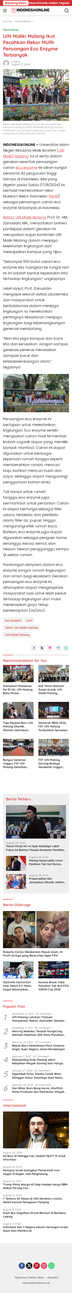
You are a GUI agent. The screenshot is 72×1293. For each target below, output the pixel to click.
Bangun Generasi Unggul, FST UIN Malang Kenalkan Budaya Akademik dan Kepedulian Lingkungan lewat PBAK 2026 (18, 763)
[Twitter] (29, 1266)
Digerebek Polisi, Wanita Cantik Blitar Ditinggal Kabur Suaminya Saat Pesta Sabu (37, 1075)
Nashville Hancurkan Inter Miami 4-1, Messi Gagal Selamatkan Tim (17, 985)
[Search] (66, 10)
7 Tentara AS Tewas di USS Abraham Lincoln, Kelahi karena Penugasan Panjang (33, 1200)
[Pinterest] (36, 1266)
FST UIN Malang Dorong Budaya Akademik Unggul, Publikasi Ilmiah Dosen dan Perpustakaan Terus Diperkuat (53, 763)
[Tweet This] (42, 648)
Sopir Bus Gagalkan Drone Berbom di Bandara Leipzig (34, 1214)
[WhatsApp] (51, 1266)
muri (29, 620)
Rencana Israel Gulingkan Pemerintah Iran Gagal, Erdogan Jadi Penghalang (31, 1172)
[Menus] (5, 10)
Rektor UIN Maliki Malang (24, 217)
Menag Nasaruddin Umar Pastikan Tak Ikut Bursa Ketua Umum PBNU (46, 862)
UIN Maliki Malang (17, 635)
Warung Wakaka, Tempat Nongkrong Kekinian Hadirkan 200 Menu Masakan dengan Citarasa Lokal (38, 1033)
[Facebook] (22, 1266)
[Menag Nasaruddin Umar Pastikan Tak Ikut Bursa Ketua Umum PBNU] (16, 863)
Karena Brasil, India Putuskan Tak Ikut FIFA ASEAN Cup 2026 (53, 985)
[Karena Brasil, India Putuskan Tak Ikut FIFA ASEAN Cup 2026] (53, 969)
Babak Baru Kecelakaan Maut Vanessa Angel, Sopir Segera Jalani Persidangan (38, 1047)
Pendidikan (11, 30)
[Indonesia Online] (29, 11)
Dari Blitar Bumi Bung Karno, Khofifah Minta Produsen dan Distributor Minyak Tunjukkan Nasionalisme (38, 1090)
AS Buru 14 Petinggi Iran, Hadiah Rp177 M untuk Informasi (34, 1157)
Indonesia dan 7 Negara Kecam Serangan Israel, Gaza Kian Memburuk (35, 1228)
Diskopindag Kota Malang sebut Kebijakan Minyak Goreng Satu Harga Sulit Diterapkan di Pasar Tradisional (37, 1061)
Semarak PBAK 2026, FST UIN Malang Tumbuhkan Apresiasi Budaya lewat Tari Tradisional (52, 726)
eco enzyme (13, 620)
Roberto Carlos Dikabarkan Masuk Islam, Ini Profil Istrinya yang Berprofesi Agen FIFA (33, 953)
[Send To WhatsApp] (66, 648)
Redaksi (53, 1277)
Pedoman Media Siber (29, 1277)
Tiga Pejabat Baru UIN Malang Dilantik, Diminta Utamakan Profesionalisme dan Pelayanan (18, 726)
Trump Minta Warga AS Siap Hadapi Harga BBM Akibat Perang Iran (35, 1186)
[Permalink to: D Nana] (6, 63)
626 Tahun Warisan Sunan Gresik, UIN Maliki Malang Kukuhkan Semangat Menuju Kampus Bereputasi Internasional (52, 689)
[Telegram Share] (58, 648)
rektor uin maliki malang (21, 627)
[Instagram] (44, 1266)
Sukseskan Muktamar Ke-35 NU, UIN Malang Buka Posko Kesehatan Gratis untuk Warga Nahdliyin (18, 689)
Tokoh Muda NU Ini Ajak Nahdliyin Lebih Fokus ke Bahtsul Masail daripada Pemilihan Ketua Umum (35, 848)
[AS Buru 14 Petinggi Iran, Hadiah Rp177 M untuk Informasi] (36, 1130)
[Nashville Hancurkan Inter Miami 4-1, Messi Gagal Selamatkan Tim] (18, 969)
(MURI (53, 196)
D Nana (15, 61)
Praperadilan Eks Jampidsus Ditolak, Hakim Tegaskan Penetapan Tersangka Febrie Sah (46, 880)
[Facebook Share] (34, 648)
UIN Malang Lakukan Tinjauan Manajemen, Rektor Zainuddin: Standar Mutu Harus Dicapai (38, 1018)
